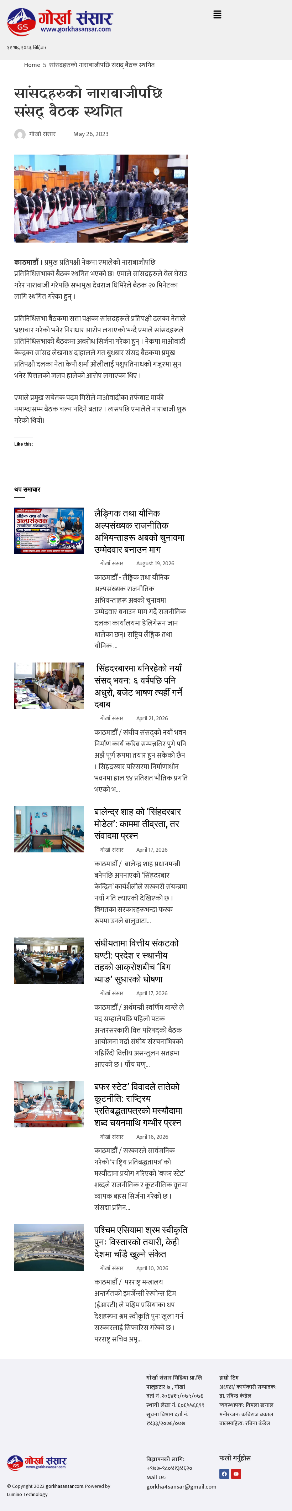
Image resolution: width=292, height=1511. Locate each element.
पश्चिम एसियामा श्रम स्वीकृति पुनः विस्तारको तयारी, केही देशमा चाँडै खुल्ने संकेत (141, 1242)
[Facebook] (224, 1474)
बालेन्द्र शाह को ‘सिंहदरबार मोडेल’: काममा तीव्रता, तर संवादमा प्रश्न (137, 823)
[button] (217, 15)
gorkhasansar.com (64, 1486)
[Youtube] (236, 1474)
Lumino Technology (27, 1494)
